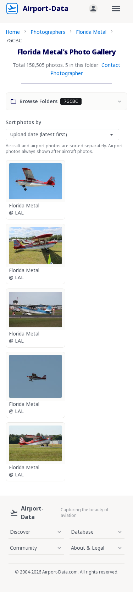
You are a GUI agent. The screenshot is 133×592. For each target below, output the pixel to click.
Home (13, 31)
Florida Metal (91, 31)
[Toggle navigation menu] (116, 8)
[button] (93, 8)
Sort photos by (23, 122)
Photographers (48, 31)
